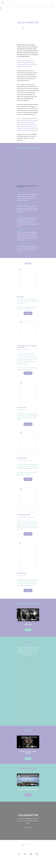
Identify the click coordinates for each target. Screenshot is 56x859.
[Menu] (53, 3)
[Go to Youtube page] (31, 854)
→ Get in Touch (28, 827)
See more (28, 313)
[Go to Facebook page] (37, 854)
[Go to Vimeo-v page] (25, 854)
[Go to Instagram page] (19, 854)
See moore (28, 629)
